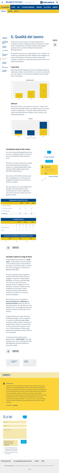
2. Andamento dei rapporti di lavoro (5, 42)
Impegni (10, 11)
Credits (29, 469)
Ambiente (55, 7)
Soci (18, 7)
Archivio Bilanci (28, 2)
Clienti (13, 7)
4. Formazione (5, 50)
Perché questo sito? (6, 461)
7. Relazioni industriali (4, 63)
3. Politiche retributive (4, 47)
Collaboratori (5, 7)
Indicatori (3, 11)
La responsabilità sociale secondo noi (23, 461)
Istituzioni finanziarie (28, 7)
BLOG (43, 461)
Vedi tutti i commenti (53, 176)
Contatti (37, 461)
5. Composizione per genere (5, 54)
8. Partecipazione (5, 67)
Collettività (47, 7)
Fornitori (39, 7)
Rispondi (15, 405)
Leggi (46, 173)
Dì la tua (49, 161)
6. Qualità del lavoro (4, 59)
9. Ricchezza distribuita (4, 71)
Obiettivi (16, 11)
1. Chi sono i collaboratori (4, 38)
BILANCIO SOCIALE (14, 2)
